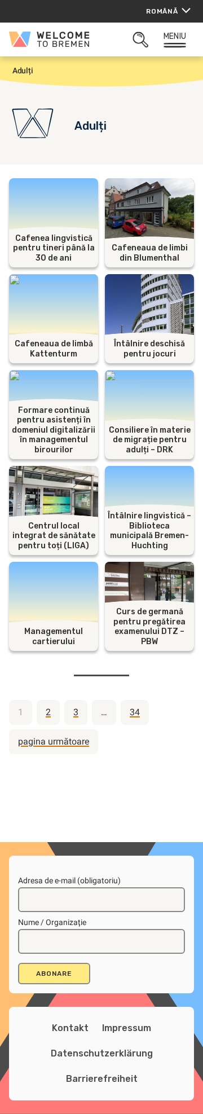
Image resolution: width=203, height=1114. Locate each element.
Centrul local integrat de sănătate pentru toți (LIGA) (53, 536)
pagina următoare (53, 741)
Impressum (126, 1028)
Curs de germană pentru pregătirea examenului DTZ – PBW (149, 626)
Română (162, 11)
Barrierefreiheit (102, 1078)
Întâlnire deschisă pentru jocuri (149, 349)
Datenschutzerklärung (102, 1053)
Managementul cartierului (53, 636)
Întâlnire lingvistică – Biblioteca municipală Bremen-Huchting (149, 531)
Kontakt (70, 1028)
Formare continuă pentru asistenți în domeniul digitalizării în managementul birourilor (53, 430)
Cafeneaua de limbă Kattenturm (54, 349)
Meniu (175, 36)
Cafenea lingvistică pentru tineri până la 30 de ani (54, 248)
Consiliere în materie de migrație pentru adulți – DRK (150, 440)
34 (135, 712)
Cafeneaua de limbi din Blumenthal (150, 253)
